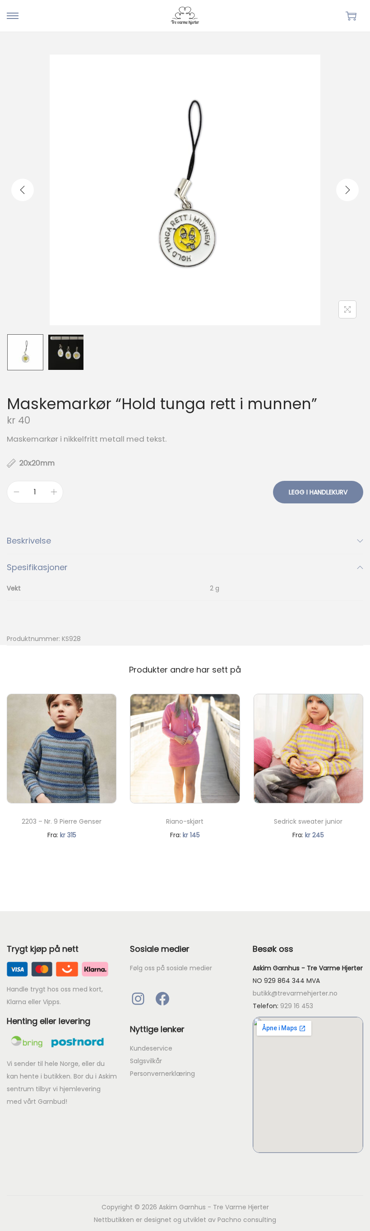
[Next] (347, 190)
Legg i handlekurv (318, 492)
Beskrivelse (29, 540)
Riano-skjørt (185, 821)
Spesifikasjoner (37, 567)
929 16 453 (296, 1005)
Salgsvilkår (146, 1060)
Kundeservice (151, 1048)
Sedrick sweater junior (308, 821)
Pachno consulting (246, 1219)
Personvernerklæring (162, 1073)
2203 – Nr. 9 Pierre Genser (62, 821)
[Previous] (22, 190)
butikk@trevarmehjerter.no (295, 993)
